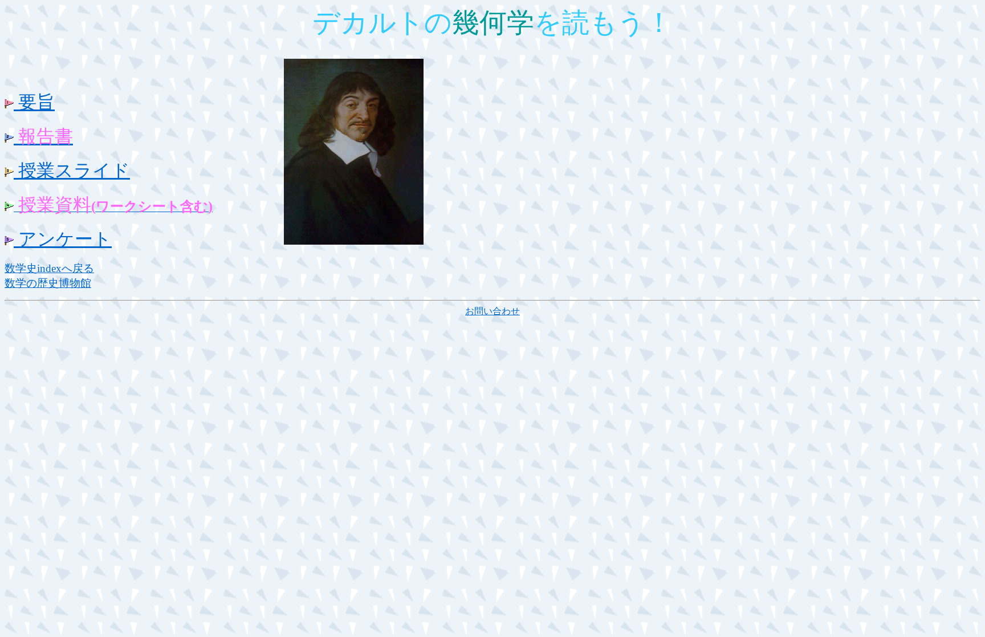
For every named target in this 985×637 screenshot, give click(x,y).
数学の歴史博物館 (48, 283)
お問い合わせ (492, 311)
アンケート (63, 239)
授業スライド (72, 170)
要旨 (34, 102)
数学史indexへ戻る (49, 268)
